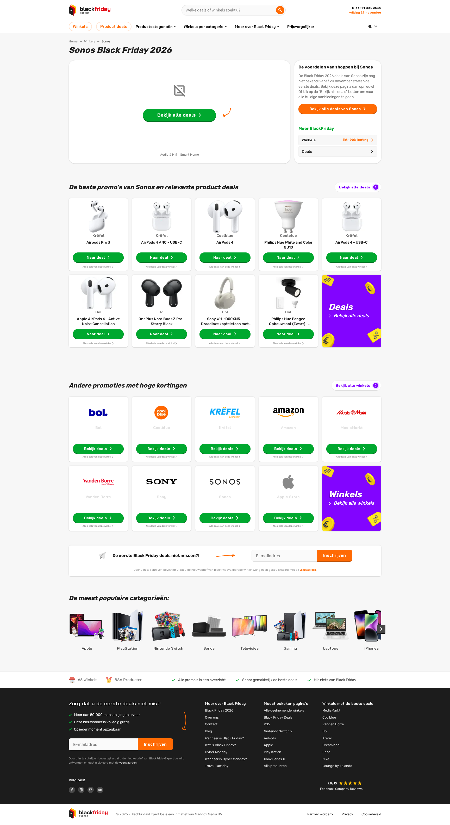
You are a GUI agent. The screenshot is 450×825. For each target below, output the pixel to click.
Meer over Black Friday (255, 26)
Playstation (272, 752)
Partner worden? (320, 814)
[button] (350, 783)
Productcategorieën (154, 26)
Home (73, 41)
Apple (268, 745)
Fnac (326, 752)
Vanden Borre (98, 496)
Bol (98, 427)
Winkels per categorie (203, 26)
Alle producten (275, 766)
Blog (208, 731)
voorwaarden (308, 570)
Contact (211, 724)
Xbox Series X (274, 759)
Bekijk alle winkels (353, 385)
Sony (161, 496)
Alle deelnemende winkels (284, 710)
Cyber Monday (216, 752)
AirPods (270, 738)
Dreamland (331, 745)
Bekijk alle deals (354, 187)
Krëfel (225, 427)
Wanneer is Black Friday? (224, 738)
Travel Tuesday (216, 766)
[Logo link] (73, 791)
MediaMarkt (352, 427)
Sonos (225, 496)
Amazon (288, 427)
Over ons (212, 717)
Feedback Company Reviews (341, 789)
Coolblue (161, 427)
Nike (325, 759)
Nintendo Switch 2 (278, 731)
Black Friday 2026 (219, 710)
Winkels (89, 41)
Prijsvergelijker (300, 26)
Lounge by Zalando (337, 766)
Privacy (347, 814)
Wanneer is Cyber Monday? (226, 759)
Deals (307, 151)
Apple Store (288, 496)
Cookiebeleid (371, 814)
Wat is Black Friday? (220, 745)
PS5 (267, 724)
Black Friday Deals (278, 717)
